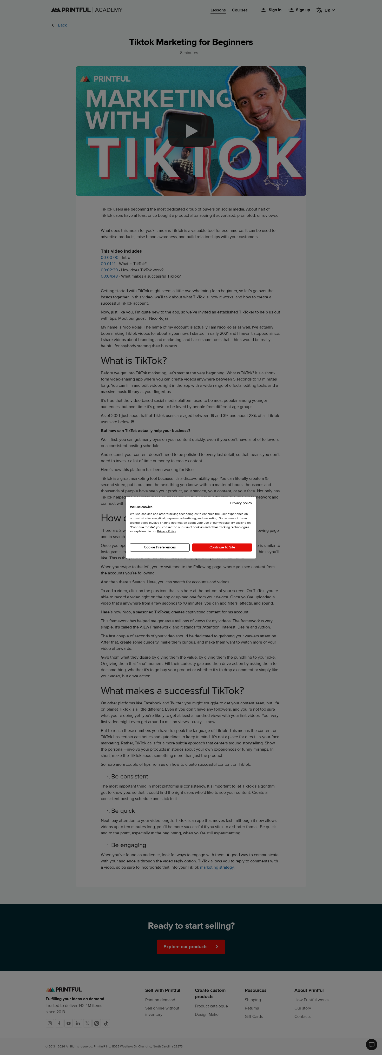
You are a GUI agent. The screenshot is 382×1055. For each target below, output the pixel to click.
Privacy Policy (166, 531)
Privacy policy (241, 503)
